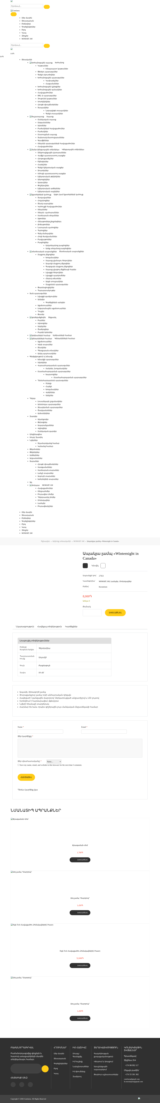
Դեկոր (33, 398)
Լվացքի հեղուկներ (54, 272)
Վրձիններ (50, 392)
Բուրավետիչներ (45, 506)
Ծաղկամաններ (45, 410)
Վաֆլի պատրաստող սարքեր (51, 156)
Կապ (24, 33)
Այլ (31, 482)
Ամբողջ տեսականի (61, 541)
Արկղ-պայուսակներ (47, 353)
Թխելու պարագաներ (48, 72)
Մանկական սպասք (47, 120)
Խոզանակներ (52, 258)
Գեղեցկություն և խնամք (41, 356)
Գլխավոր (45, 541)
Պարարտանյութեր (46, 290)
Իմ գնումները (79, 1071)
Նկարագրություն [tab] (25, 626)
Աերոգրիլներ (44, 179)
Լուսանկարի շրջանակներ (50, 401)
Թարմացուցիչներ (46, 287)
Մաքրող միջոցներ (46, 255)
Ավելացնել (115, 613)
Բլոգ (24, 30)
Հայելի (49, 386)
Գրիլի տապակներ (54, 114)
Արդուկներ (43, 182)
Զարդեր (33, 416)
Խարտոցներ (52, 374)
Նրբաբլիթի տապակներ (57, 111)
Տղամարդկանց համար (48, 443)
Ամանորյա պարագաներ (49, 404)
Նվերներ (34, 440)
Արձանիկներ (44, 413)
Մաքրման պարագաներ (57, 284)
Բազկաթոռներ (45, 239)
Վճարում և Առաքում (103, 1061)
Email (84, 727)
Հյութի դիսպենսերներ (48, 105)
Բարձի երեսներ (45, 332)
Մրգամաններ (44, 123)
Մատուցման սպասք (47, 134)
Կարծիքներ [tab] (71, 626)
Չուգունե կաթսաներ (47, 99)
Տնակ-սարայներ (45, 204)
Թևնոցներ (42, 422)
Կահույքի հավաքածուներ (50, 207)
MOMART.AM (27, 39)
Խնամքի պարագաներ (48, 359)
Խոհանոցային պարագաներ (51, 78)
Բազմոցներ (43, 242)
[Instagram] (21, 1084)
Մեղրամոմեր (44, 491)
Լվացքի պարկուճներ (55, 275)
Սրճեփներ (34, 455)
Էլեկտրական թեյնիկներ (49, 176)
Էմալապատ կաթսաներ (57, 69)
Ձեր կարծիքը (25, 736)
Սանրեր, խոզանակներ (56, 368)
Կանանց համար (45, 446)
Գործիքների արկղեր (55, 302)
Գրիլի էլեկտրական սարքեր (51, 168)
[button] (85, 565)
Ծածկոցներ (43, 329)
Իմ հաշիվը (78, 1061)
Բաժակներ (43, 131)
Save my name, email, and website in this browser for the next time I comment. (51, 765)
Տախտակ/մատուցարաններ (51, 137)
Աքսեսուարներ (45, 305)
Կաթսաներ (43, 66)
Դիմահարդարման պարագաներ (53, 380)
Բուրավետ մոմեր (46, 494)
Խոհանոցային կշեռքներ (49, 87)
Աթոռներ (42, 219)
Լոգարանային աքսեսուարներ (52, 308)
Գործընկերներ (28, 27)
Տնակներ (42, 348)
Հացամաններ (52, 84)
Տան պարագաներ (38, 293)
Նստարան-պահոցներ (48, 227)
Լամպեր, (115, 581)
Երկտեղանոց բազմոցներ (58, 245)
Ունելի (49, 383)
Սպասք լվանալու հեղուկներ (59, 261)
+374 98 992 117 (131, 1065)
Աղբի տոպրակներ (54, 281)
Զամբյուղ (77, 1076)
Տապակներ (43, 108)
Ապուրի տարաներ (46, 476)
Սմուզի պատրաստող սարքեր (52, 174)
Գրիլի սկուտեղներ (46, 75)
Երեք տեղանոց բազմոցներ (58, 248)
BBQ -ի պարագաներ (47, 96)
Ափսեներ (42, 126)
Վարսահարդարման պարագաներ (54, 365)
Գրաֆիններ (43, 140)
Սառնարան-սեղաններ (48, 216)
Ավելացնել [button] (82, 860)
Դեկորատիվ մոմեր (46, 497)
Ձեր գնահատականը (30, 761)
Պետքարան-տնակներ (48, 351)
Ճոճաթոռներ (44, 224)
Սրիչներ (49, 395)
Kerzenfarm (103, 587)
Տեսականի (27, 60)
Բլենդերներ (43, 162)
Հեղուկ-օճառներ (53, 278)
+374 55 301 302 (132, 1074)
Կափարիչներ (52, 81)
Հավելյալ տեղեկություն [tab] (49, 626)
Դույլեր (41, 311)
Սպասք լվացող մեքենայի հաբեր (61, 269)
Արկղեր (41, 299)
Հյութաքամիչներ (46, 159)
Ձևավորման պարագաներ (50, 407)
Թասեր (41, 314)
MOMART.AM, (104, 581)
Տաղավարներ (44, 198)
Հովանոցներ (44, 201)
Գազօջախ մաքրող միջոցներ (59, 266)
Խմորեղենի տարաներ (48, 479)
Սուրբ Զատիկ (36, 437)
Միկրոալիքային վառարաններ (52, 153)
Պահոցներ (43, 230)
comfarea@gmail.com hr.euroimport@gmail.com (133, 1080)
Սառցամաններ (45, 467)
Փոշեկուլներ (43, 185)
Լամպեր (41, 503)
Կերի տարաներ (45, 345)
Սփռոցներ (42, 323)
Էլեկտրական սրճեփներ (49, 188)
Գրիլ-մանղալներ (45, 233)
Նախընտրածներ (81, 1066)
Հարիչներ (42, 165)
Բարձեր (41, 320)
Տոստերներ (43, 171)
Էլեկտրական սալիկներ (49, 191)
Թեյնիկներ (35, 452)
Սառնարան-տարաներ (48, 470)
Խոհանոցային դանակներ (50, 90)
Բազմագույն (44, 665)
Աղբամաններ (36, 458)
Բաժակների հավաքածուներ (51, 129)
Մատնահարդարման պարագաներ (54, 371)
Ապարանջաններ (46, 425)
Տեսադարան (28, 21)
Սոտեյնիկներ (44, 102)
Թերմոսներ (35, 449)
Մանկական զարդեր (47, 431)
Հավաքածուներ (45, 93)
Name (21, 727)
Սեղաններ (42, 210)
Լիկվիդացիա (36, 434)
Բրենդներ (26, 24)
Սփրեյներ (42, 362)
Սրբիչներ (42, 326)
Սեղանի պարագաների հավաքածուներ (56, 143)
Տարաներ (34, 461)
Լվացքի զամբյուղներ (47, 296)
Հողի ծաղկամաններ (47, 236)
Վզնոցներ (42, 428)
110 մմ (41, 673)
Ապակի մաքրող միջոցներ (58, 264)
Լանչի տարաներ (46, 473)
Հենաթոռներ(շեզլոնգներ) (49, 221)
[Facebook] (13, 1084)
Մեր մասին (27, 18)
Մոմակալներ (44, 500)
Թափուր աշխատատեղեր (106, 1074)
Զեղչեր (25, 36)
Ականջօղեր (43, 419)
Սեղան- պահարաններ (48, 213)
